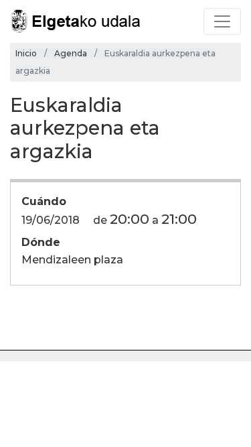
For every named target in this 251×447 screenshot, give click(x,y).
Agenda (70, 53)
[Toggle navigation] (222, 21)
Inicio (26, 53)
